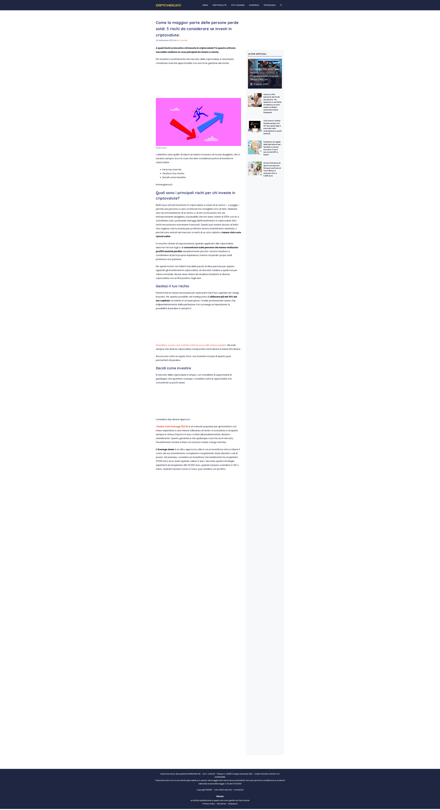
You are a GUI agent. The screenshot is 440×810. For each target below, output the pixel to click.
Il (172, 426)
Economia (254, 5)
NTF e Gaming (238, 5)
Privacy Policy (208, 803)
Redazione (233, 803)
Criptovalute (220, 5)
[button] (281, 5)
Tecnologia (270, 5)
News (205, 5)
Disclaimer (221, 803)
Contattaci (238, 789)
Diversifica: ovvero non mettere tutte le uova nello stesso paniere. (191, 345)
